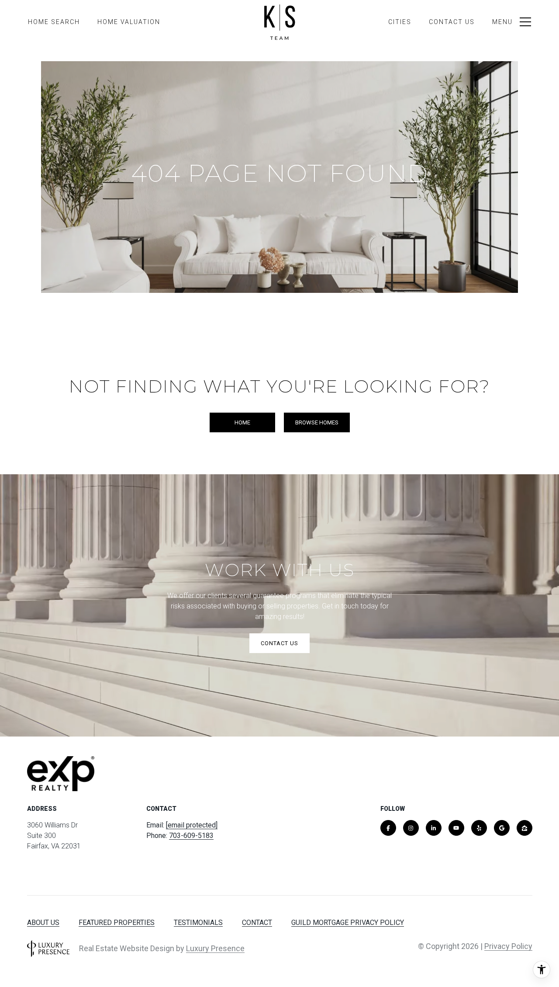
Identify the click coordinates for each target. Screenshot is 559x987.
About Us (43, 922)
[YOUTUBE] (456, 828)
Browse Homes (316, 422)
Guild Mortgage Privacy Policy (347, 922)
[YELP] (479, 828)
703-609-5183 (191, 835)
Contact (257, 922)
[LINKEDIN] (434, 828)
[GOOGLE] (502, 828)
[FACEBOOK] (388, 828)
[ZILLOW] (524, 828)
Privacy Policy (508, 946)
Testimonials (198, 922)
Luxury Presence (215, 948)
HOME (242, 422)
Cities (399, 21)
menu (502, 21)
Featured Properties (117, 922)
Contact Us (452, 21)
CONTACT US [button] (279, 643)
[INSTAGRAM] (411, 828)
